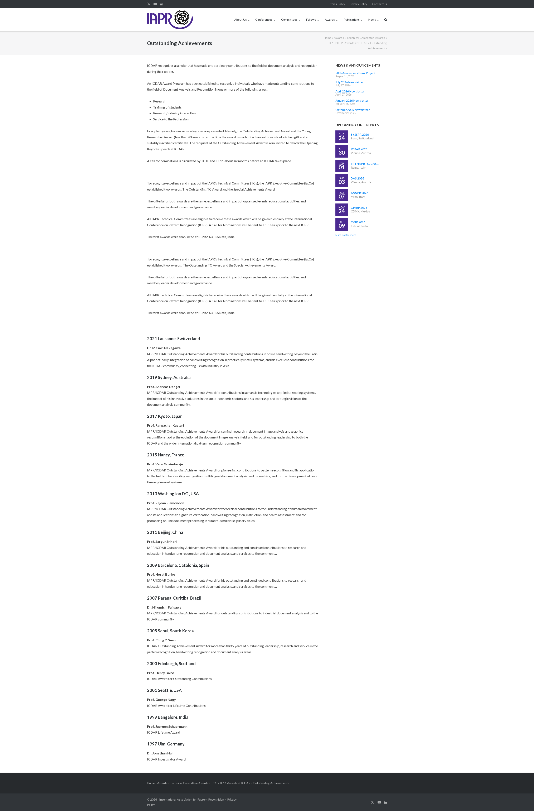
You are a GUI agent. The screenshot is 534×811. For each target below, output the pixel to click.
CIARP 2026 (359, 207)
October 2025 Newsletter (352, 109)
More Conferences (345, 235)
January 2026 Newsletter (351, 100)
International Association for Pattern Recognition (191, 799)
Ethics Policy (337, 4)
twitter (148, 4)
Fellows (311, 19)
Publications (352, 19)
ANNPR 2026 (359, 193)
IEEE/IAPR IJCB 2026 (365, 163)
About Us (240, 19)
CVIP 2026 (358, 222)
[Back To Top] (524, 801)
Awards (330, 19)
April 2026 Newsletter (349, 91)
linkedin (161, 4)
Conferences (263, 19)
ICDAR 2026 (359, 149)
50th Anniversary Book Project (355, 73)
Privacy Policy (358, 4)
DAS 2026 (357, 178)
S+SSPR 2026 (360, 134)
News (372, 19)
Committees (289, 19)
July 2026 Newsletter (349, 82)
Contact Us (379, 4)
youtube (155, 4)
